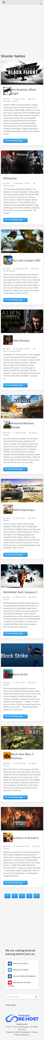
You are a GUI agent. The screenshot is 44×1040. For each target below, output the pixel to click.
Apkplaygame (22, 1024)
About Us (10, 1032)
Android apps (11, 1005)
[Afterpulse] (22, 162)
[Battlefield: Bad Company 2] (22, 576)
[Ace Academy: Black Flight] (22, 73)
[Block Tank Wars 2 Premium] (22, 738)
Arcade (6, 271)
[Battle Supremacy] (22, 490)
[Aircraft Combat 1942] (22, 241)
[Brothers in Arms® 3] (22, 818)
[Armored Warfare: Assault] (22, 406)
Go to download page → (15, 141)
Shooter (14, 101)
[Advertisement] (22, 28)
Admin (8, 99)
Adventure (7, 101)
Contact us (25, 1035)
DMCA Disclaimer (23, 1032)
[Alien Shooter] (22, 321)
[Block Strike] (22, 655)
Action (33, 99)
